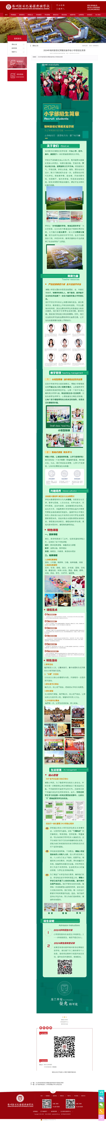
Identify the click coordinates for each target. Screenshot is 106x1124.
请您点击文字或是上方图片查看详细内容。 (64, 1072)
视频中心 (14, 52)
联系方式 (83, 1095)
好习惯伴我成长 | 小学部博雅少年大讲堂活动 (49, 1084)
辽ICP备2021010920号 (66, 1114)
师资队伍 (62, 1095)
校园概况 (48, 1095)
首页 (6, 14)
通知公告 (14, 44)
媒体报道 (14, 48)
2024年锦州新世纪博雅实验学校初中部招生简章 (50, 1082)
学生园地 (76, 1095)
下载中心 (69, 1095)
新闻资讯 (96, 45)
